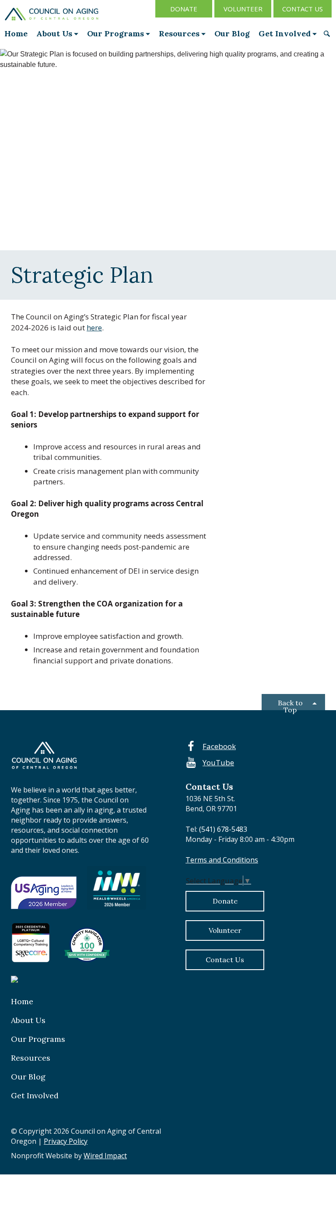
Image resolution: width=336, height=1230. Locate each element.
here (94, 327)
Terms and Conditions (222, 860)
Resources (179, 33)
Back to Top (290, 704)
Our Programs (115, 33)
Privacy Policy (66, 1141)
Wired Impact (105, 1155)
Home (16, 33)
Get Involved (285, 33)
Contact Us (302, 8)
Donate (183, 8)
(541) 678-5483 (222, 829)
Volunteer (243, 8)
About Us (54, 33)
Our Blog (232, 33)
